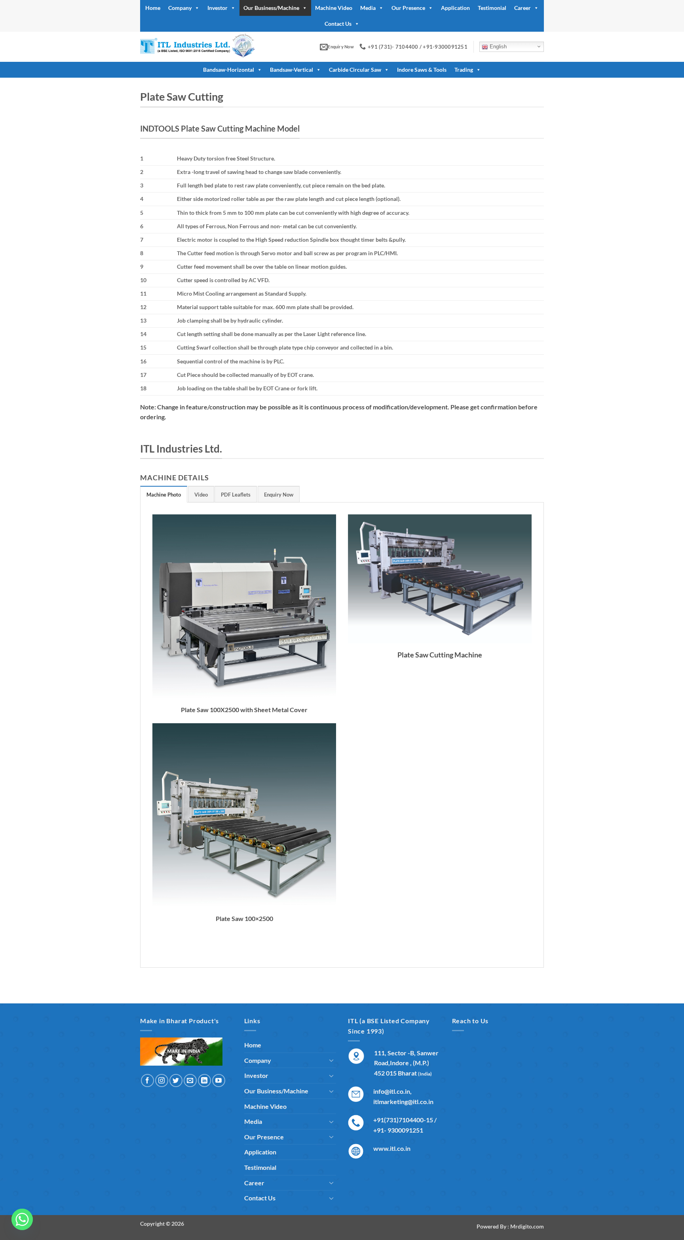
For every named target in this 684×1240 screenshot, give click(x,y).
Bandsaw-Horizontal (228, 69)
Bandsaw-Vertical (291, 69)
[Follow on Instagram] (161, 1080)
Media (368, 7)
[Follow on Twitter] (175, 1080)
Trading (463, 69)
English (497, 47)
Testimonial (492, 7)
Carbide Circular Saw (355, 69)
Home (152, 7)
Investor (217, 7)
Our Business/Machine (271, 7)
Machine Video (333, 7)
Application (455, 7)
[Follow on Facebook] (147, 1080)
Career (522, 7)
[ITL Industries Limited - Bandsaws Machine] (208, 47)
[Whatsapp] (22, 1219)
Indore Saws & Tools (421, 69)
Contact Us (338, 23)
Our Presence (408, 7)
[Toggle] (331, 1060)
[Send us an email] (190, 1080)
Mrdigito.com (527, 1226)
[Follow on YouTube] (218, 1080)
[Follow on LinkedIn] (204, 1080)
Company (180, 7)
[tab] (163, 494)
